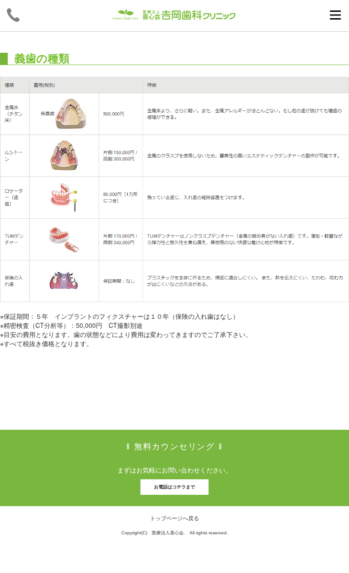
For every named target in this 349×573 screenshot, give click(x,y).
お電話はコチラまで (174, 486)
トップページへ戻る (174, 518)
